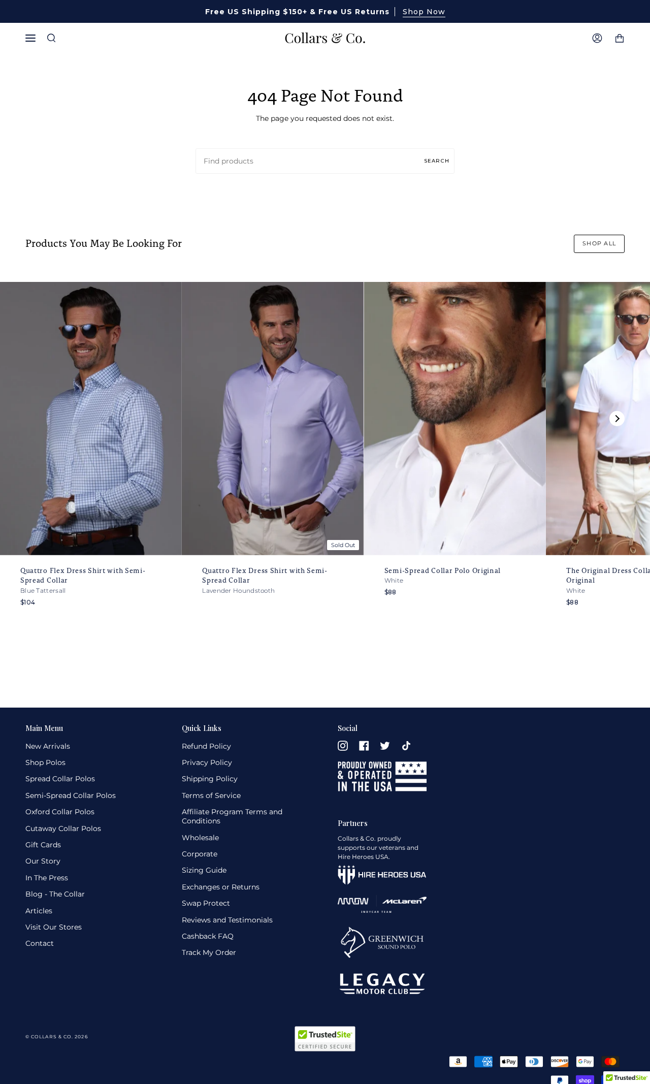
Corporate (199, 853)
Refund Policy (206, 746)
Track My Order (209, 952)
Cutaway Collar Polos (63, 828)
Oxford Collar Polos (59, 811)
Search (436, 160)
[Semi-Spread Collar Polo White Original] (455, 418)
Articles (38, 910)
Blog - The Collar (55, 894)
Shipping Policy (210, 778)
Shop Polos (45, 762)
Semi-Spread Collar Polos (70, 795)
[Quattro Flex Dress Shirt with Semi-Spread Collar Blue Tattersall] (91, 418)
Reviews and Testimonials (227, 919)
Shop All (599, 243)
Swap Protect (206, 903)
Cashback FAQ (208, 936)
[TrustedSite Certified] (325, 1038)
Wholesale (200, 837)
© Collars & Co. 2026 (56, 1036)
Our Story (42, 861)
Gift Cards (43, 844)
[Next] (617, 418)
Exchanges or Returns (220, 886)
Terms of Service (211, 795)
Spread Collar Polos (60, 778)
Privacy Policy (207, 762)
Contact (39, 943)
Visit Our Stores (53, 927)
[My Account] (597, 38)
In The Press (46, 877)
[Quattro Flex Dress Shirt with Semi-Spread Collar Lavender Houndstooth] (273, 418)
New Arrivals (47, 746)
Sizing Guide (204, 870)
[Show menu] (33, 38)
